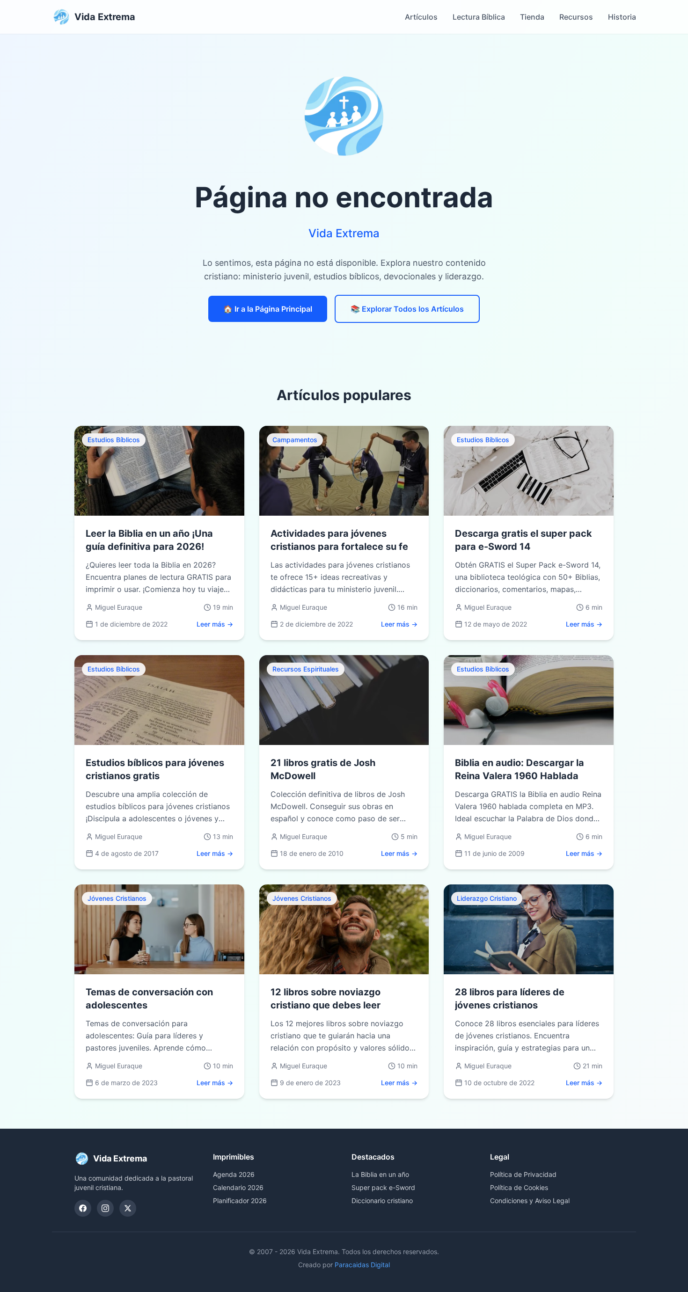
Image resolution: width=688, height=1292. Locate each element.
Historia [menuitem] (622, 17)
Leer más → (215, 624)
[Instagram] (105, 1208)
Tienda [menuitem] (532, 17)
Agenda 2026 (234, 1174)
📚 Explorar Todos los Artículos (407, 309)
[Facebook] (82, 1208)
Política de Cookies (519, 1187)
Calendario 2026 (238, 1187)
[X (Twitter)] (127, 1208)
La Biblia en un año (380, 1174)
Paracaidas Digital (362, 1265)
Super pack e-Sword (383, 1187)
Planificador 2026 (240, 1200)
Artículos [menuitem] (421, 17)
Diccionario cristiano (382, 1200)
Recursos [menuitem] (576, 17)
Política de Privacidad (523, 1174)
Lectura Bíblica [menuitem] (479, 17)
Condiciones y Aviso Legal (530, 1200)
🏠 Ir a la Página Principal (267, 309)
